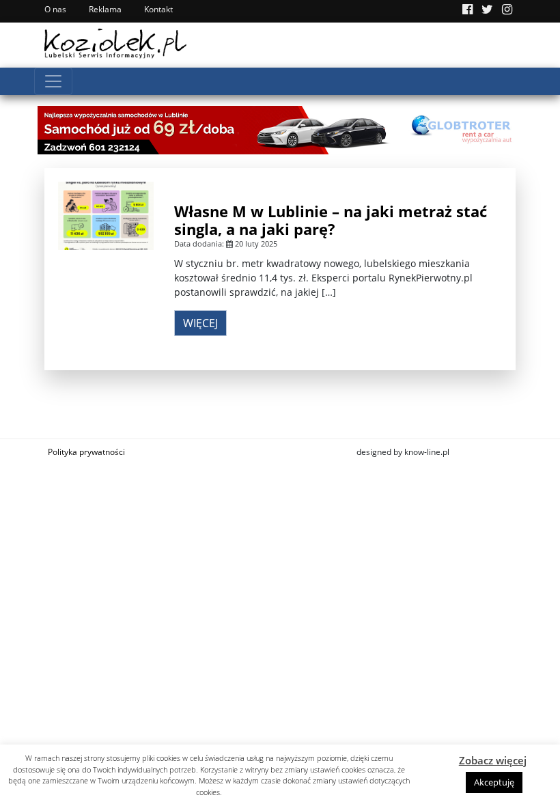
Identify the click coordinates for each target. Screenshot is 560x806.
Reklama (105, 9)
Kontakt (158, 9)
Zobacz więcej (493, 760)
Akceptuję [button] (494, 782)
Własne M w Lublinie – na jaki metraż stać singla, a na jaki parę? (330, 220)
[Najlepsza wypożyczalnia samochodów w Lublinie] (280, 128)
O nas (55, 9)
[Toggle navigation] (53, 81)
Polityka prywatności (86, 452)
